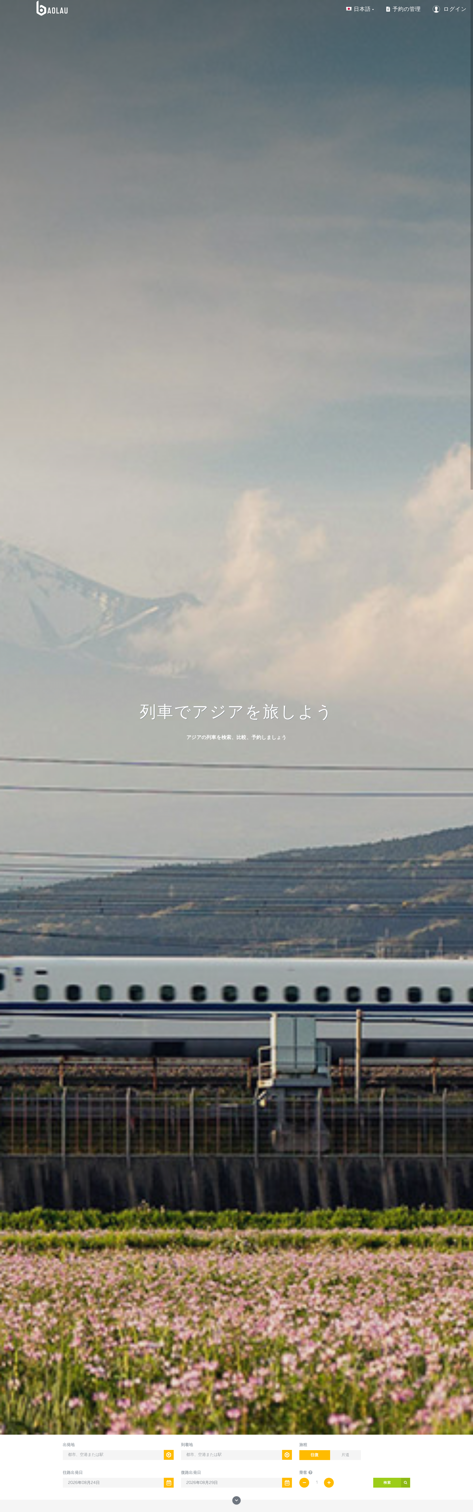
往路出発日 (73, 1473)
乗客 (303, 1473)
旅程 (303, 1445)
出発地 (69, 1445)
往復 (315, 1455)
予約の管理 (406, 9)
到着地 (187, 1445)
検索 (387, 1483)
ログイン (454, 9)
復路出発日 (191, 1473)
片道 (345, 1455)
